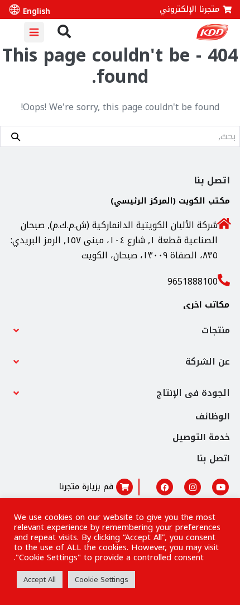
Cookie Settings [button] (101, 580)
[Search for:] (120, 136)
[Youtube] (220, 487)
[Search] (16, 136)
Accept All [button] (39, 580)
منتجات (215, 330)
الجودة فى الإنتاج (193, 392)
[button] (120, 330)
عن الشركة (207, 361)
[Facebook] (164, 487)
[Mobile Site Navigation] (34, 32)
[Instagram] (192, 487)
